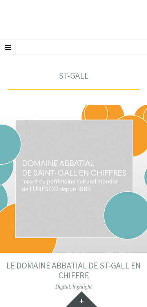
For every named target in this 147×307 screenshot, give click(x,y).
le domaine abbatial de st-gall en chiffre (73, 270)
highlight (82, 286)
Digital (62, 286)
